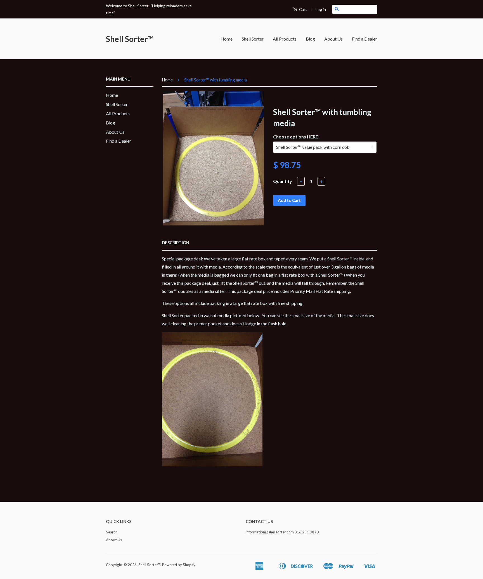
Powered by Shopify (178, 564)
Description (175, 242)
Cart (302, 9)
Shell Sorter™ (129, 39)
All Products (285, 38)
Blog (310, 38)
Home (227, 38)
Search (111, 532)
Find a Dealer (364, 38)
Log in (321, 9)
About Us (333, 38)
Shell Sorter (253, 38)
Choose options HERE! (296, 136)
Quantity (282, 181)
